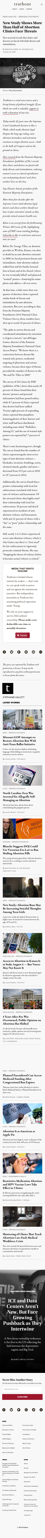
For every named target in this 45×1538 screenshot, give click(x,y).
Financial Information (30, 1491)
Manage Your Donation (31, 1473)
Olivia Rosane (10, 1097)
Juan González (24, 868)
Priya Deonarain (15, 90)
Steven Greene (34, 1038)
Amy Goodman (10, 868)
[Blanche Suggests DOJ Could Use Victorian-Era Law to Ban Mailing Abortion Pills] (22, 829)
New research (9, 157)
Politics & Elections (28, 1439)
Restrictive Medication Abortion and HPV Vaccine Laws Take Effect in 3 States (22, 1184)
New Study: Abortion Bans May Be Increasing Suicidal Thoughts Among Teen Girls (22, 908)
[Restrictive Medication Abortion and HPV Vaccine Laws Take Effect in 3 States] (22, 1163)
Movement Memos (8, 1495)
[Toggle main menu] (42, 4)
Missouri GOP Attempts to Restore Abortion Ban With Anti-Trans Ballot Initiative (19, 740)
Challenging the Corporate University (10, 1505)
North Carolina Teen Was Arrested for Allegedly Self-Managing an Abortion (19, 796)
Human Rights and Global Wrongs (10, 1480)
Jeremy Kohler (10, 759)
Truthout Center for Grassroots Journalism (31, 1505)
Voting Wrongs (7, 1499)
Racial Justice (26, 1443)
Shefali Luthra (10, 926)
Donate (26, 1468)
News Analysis (9, 16)
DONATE (29, 9)
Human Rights (6, 1434)
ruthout (21, 812)
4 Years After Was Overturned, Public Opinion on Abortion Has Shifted (22, 1020)
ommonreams (22, 1097)
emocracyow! (9, 871)
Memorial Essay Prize (30, 1500)
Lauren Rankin (10, 812)
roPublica (21, 759)
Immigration (26, 1434)
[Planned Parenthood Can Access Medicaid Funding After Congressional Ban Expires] (22, 1058)
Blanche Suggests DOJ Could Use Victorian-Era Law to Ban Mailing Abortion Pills (20, 850)
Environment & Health (17, 1176)
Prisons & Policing (8, 1443)
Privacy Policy (28, 1495)
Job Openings (28, 1511)
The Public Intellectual (9, 1490)
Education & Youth (8, 1430)
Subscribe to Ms (10, 235)
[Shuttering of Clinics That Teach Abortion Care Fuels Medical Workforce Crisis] (22, 1216)
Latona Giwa (10, 1256)
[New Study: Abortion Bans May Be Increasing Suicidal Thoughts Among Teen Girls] (22, 887)
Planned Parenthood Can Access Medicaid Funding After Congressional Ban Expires (22, 1079)
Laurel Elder (9, 1038)
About (26, 1463)
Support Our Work (29, 1477)
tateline (25, 1200)
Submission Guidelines (31, 1486)
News (5, 733)
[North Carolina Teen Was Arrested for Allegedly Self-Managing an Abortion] (22, 775)
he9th (19, 927)
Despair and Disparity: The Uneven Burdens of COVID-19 (10, 1473)
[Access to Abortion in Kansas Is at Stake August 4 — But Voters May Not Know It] (22, 943)
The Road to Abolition (9, 1486)
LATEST (21, 9)
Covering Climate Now (9, 1510)
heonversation (10, 1041)
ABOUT (14, 9)
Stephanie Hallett (11, 49)
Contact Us (27, 1515)
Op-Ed (5, 789)
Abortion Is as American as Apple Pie (19, 1133)
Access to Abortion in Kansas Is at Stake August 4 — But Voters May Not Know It (21, 964)
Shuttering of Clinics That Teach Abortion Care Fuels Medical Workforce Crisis (22, 1237)
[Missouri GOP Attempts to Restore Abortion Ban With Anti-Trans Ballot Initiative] (22, 719)
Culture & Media (7, 1425)
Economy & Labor (27, 1425)
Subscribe (27, 1482)
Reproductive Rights (29, 16)
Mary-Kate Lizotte (21, 1038)
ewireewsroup (23, 1256)
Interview (6, 842)
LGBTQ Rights (6, 1439)
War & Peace (26, 1448)
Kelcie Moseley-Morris (13, 1200)
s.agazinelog (26, 49)
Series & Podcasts (8, 1452)
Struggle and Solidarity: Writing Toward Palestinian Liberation (10, 1465)
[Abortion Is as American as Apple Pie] (22, 1113)
